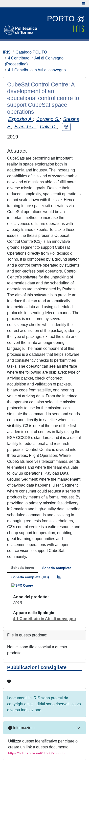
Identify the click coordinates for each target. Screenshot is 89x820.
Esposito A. (20, 119)
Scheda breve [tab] (22, 568)
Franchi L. (25, 126)
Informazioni (23, 728)
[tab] (59, 577)
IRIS (7, 52)
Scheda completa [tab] (56, 568)
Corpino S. (48, 119)
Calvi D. (48, 126)
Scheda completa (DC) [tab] (30, 577)
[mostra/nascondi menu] (83, 3)
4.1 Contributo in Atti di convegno (37, 70)
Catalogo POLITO (31, 52)
